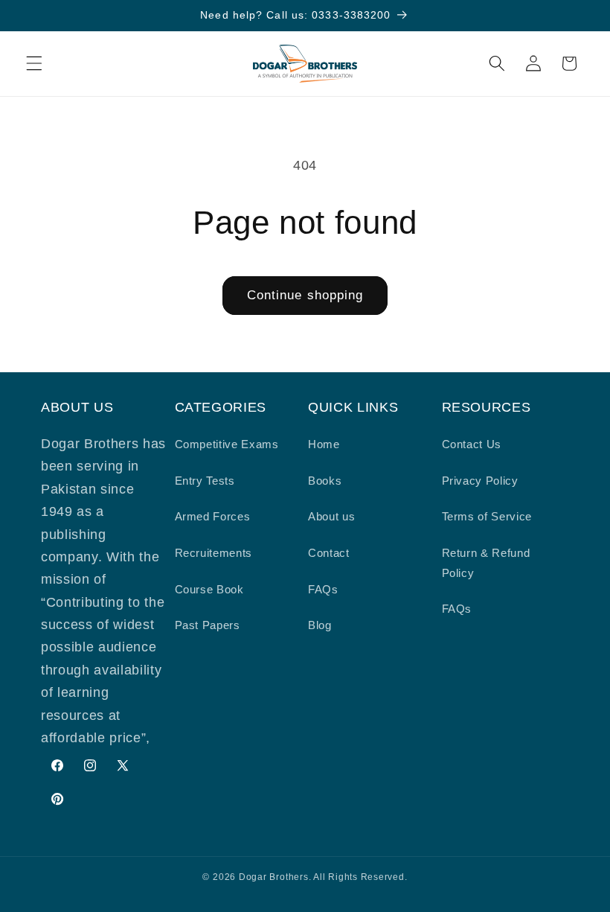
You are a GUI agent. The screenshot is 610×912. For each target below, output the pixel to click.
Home (324, 444)
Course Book (209, 589)
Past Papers (207, 625)
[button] (34, 63)
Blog (320, 625)
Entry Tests (205, 480)
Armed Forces (213, 516)
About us (331, 516)
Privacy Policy (480, 480)
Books (324, 480)
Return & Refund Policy (486, 562)
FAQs (323, 589)
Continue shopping (305, 295)
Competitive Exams (227, 444)
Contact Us (472, 444)
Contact (329, 552)
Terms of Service (487, 516)
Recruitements (214, 552)
